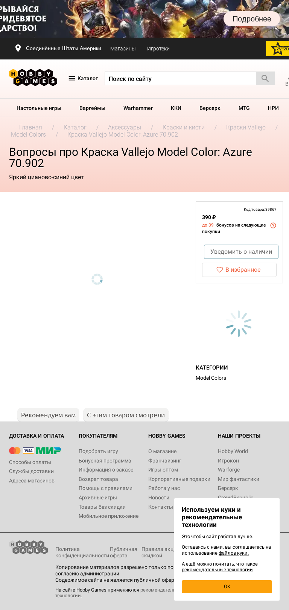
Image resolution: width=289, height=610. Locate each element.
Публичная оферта (123, 552)
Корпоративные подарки (179, 479)
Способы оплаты (30, 462)
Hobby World (233, 451)
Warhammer (138, 108)
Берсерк (210, 108)
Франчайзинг (164, 461)
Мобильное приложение (108, 516)
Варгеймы (92, 108)
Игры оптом (163, 470)
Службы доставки (31, 471)
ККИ (176, 108)
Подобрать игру (98, 451)
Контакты (160, 507)
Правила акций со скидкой (163, 552)
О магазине (162, 451)
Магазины (123, 49)
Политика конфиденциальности (82, 552)
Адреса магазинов (32, 481)
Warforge (229, 470)
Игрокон (228, 461)
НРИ (273, 108)
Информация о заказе (106, 470)
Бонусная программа (105, 461)
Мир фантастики (238, 479)
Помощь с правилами (105, 488)
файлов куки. (234, 553)
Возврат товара (98, 479)
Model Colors (211, 378)
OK (227, 586)
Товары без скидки (102, 507)
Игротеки (158, 49)
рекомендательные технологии (217, 569)
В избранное (242, 269)
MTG (244, 108)
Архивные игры (98, 497)
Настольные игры (39, 108)
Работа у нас (164, 488)
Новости (158, 497)
